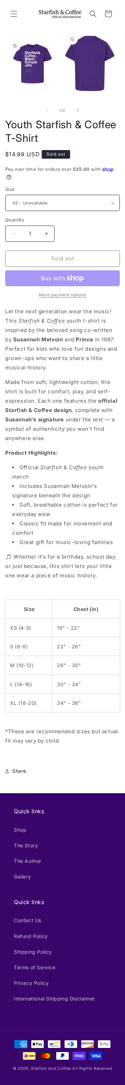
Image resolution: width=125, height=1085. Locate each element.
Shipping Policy (33, 952)
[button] (14, 13)
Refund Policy (31, 936)
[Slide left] (47, 110)
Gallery (22, 877)
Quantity (14, 219)
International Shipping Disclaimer (54, 998)
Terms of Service (35, 967)
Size (10, 189)
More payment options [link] (62, 294)
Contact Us (27, 920)
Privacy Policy (31, 983)
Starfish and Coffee (51, 1068)
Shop (20, 830)
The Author (27, 861)
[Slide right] (77, 110)
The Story (26, 845)
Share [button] (19, 771)
